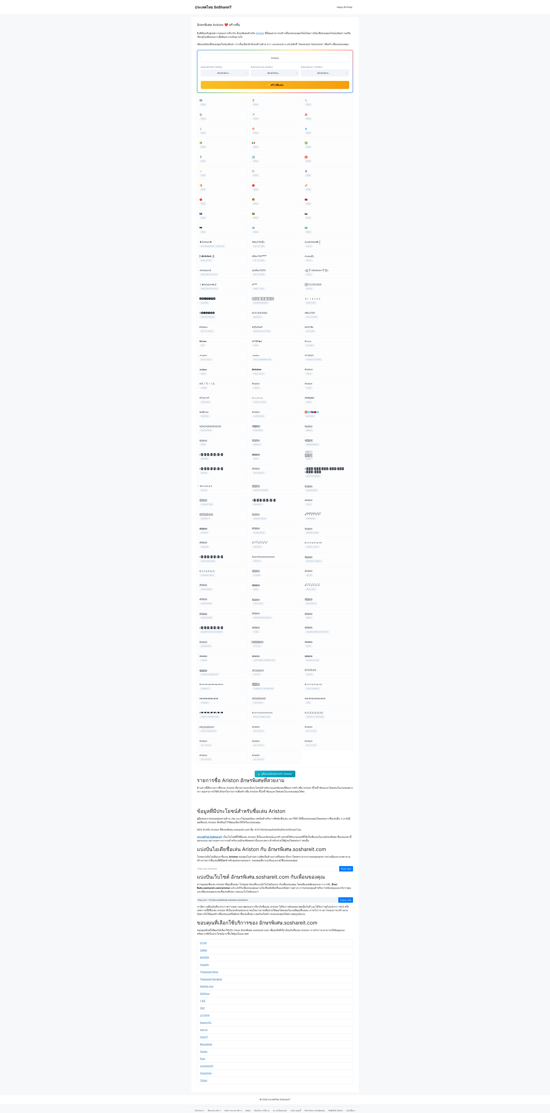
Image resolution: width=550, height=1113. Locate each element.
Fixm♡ (204, 1037)
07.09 (203, 943)
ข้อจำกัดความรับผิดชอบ (315, 1110)
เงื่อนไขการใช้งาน (261, 1110)
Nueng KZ (205, 1022)
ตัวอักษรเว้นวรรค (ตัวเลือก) (262, 67)
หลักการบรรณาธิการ (233, 1110)
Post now (346, 868)
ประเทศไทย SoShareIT (213, 7)
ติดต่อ (248, 1110)
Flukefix (204, 964)
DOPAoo (205, 993)
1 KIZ (203, 1000)
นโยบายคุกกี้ (295, 1110)
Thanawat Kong (209, 971)
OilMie (203, 950)
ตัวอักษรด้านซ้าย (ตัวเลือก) (212, 67)
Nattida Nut (206, 986)
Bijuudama (206, 1044)
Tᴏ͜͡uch (203, 1080)
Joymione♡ (206, 1066)
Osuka (203, 1051)
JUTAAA (205, 1015)
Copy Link (345, 900)
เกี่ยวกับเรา (199, 1110)
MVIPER (204, 957)
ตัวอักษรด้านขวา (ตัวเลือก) (312, 67)
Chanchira (206, 1073)
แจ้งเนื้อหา (350, 1110)
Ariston (260, 33)
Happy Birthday (344, 7)
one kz (204, 1029)
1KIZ (202, 1008)
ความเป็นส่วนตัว (280, 1110)
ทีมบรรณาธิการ (214, 1110)
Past (202, 1058)
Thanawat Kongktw (211, 979)
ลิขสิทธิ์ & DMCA (335, 1110)
